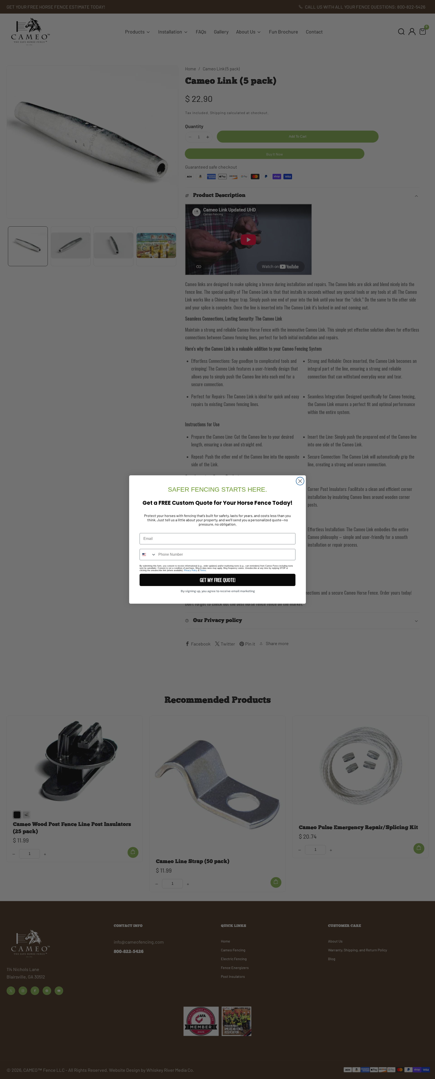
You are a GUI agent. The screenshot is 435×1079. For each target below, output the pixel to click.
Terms (203, 570)
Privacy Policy (190, 570)
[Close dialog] (300, 481)
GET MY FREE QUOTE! (217, 580)
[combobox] (148, 554)
